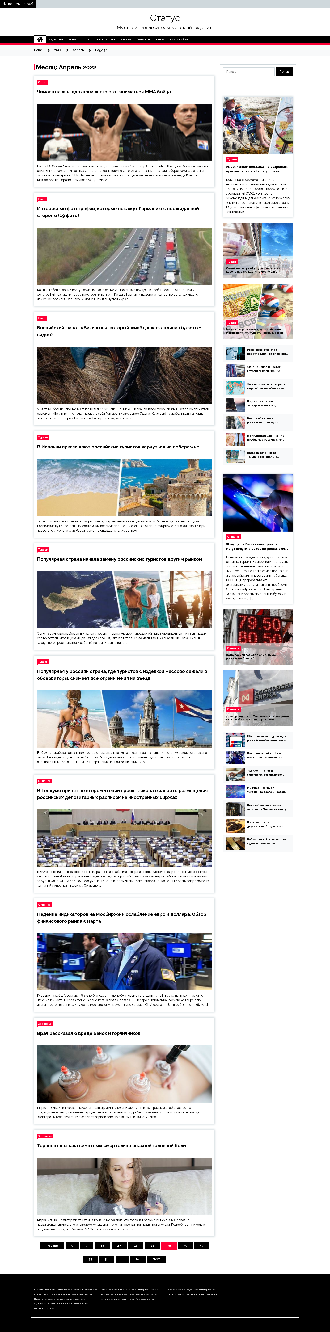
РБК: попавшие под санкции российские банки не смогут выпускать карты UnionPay (267, 738)
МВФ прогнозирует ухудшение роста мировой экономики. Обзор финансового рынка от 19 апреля (266, 790)
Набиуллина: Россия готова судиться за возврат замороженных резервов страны (266, 842)
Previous (52, 1246)
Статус (165, 18)
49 (152, 1246)
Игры (72, 39)
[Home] (40, 39)
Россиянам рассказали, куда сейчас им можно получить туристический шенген (254, 331)
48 (136, 1246)
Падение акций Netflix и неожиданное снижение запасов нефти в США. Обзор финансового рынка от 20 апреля (267, 756)
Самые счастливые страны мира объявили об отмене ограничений (266, 386)
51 (185, 1246)
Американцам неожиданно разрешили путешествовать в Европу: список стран (257, 169)
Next (156, 1259)
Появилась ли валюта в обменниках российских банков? (251, 656)
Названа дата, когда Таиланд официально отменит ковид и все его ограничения (264, 455)
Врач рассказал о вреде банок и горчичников (88, 1033)
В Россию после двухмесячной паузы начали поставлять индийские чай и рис (267, 824)
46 (102, 1246)
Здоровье (56, 39)
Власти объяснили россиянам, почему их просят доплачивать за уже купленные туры (266, 421)
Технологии (106, 39)
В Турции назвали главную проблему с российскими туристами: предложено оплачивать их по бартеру (265, 438)
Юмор (160, 39)
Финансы (143, 39)
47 (119, 1246)
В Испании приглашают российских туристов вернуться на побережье (118, 447)
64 (138, 1259)
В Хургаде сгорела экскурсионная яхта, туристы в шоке (261, 403)
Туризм (126, 39)
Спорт (86, 39)
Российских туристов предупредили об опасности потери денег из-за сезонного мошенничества (267, 352)
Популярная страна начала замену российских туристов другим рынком (119, 559)
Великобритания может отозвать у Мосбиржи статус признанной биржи (267, 807)
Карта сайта (179, 39)
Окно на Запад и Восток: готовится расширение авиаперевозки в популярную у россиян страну (264, 369)
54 (106, 1259)
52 (201, 1246)
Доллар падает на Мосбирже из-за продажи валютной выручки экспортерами (257, 718)
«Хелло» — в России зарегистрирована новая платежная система (264, 773)
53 (90, 1259)
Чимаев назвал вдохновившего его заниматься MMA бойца (104, 92)
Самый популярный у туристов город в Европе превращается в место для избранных (253, 270)
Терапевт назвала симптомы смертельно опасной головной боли (111, 1145)
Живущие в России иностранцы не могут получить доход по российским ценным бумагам (256, 546)
